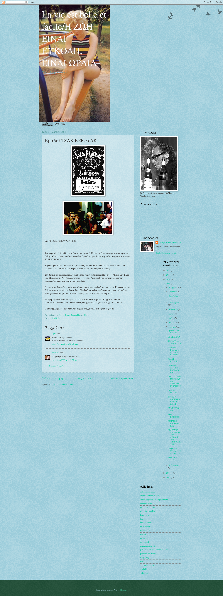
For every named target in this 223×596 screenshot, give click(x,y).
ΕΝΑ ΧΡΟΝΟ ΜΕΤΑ (173, 409)
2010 (168, 279)
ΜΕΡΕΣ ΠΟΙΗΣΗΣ (173, 360)
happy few (144, 515)
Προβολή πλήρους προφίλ (165, 253)
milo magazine (146, 527)
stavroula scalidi (147, 565)
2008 (168, 473)
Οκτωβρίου (173, 296)
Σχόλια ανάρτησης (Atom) (62, 384)
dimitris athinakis (147, 511)
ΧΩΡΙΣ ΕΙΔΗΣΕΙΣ (173, 416)
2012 (168, 270)
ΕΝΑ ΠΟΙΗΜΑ (174, 337)
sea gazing (144, 557)
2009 (168, 284)
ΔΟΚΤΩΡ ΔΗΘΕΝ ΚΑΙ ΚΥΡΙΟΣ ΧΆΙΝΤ (174, 400)
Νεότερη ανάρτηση (52, 378)
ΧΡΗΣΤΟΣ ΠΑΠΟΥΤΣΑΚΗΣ (174, 423)
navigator (144, 538)
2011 (168, 275)
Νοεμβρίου (173, 292)
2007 (168, 477)
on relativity (145, 542)
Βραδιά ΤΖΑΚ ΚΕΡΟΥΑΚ (173, 331)
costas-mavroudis (147, 507)
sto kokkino (145, 569)
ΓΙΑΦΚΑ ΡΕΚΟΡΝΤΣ (174, 391)
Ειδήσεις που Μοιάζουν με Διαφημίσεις (174, 450)
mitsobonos (145, 530)
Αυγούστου (173, 309)
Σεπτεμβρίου (174, 303)
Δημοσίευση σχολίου (57, 366)
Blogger (123, 590)
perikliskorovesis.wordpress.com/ (154, 550)
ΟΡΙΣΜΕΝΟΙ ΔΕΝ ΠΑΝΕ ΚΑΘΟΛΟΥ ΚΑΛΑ (174, 369)
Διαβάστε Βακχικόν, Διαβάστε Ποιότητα (173, 351)
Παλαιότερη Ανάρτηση (121, 378)
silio (142, 561)
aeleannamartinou (147, 492)
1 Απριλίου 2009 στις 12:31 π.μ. (65, 344)
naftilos (143, 534)
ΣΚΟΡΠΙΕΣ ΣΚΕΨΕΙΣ (173, 458)
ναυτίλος (55, 353)
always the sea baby (148, 503)
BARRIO (55, 318)
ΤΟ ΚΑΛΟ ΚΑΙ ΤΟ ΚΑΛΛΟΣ (174, 342)
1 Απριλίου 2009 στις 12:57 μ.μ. (65, 360)
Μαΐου (171, 318)
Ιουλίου (172, 314)
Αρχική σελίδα (86, 378)
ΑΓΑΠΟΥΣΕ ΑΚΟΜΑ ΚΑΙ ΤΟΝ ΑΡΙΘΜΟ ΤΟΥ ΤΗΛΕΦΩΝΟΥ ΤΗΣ (174, 437)
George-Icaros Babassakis (170, 243)
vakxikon (144, 573)
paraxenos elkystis (147, 546)
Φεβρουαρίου (174, 465)
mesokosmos (145, 523)
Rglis (54, 334)
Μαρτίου (172, 327)
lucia (142, 519)
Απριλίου (172, 322)
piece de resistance (148, 554)
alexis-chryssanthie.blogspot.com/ (154, 500)
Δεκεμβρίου (173, 287)
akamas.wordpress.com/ (150, 496)
